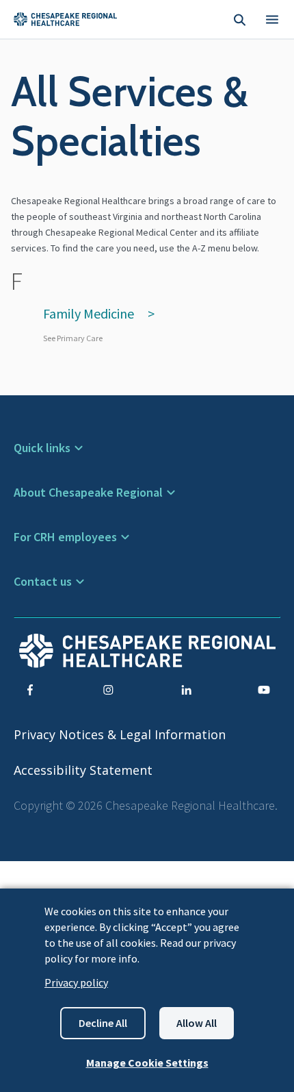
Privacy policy (76, 982)
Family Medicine (88, 313)
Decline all (103, 1023)
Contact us (43, 581)
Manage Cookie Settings (147, 1062)
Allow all (196, 1023)
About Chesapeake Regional (88, 492)
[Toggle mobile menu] (272, 19)
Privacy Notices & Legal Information (120, 734)
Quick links (42, 448)
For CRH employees (65, 537)
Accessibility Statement (83, 770)
